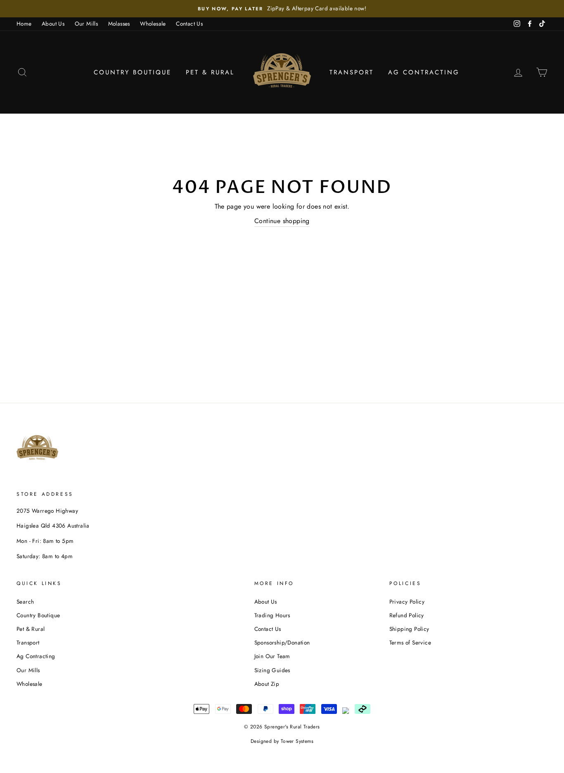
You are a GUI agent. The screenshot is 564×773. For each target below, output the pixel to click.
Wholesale (153, 23)
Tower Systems (297, 741)
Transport (351, 72)
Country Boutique (132, 72)
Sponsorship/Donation (282, 642)
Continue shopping (282, 221)
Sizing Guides (272, 670)
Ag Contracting (424, 72)
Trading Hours (272, 615)
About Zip (267, 684)
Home (24, 23)
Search (25, 601)
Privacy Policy (407, 601)
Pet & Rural (210, 72)
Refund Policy (406, 615)
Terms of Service (410, 642)
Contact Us (189, 23)
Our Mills (86, 23)
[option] (282, 8)
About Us (53, 23)
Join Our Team (272, 656)
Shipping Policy (409, 629)
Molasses (119, 23)
